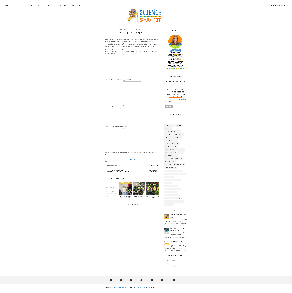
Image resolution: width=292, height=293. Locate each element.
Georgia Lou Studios (141, 287)
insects (179, 164)
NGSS (166, 128)
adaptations (177, 134)
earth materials (169, 146)
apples (176, 137)
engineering (168, 152)
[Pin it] (157, 165)
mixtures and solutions (171, 170)
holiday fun (168, 161)
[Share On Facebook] (153, 165)
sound (166, 198)
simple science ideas (170, 189)
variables (167, 201)
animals (167, 137)
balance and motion (170, 143)
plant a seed (140, 29)
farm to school (169, 155)
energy (178, 149)
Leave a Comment (112, 165)
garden (177, 158)
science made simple (170, 179)
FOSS (177, 125)
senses (166, 182)
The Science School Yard (115, 287)
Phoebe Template (125, 287)
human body (168, 164)
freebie (167, 158)
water (177, 201)
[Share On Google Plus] (155, 165)
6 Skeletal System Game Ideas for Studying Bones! (178, 216)
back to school (169, 140)
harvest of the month (127, 29)
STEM (166, 134)
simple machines (169, 186)
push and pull (169, 173)
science (167, 176)
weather (167, 204)
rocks (179, 173)
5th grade (167, 125)
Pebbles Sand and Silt (171, 131)
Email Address (169, 101)
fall (178, 152)
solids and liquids (170, 195)
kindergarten (169, 167)
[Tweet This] (151, 165)
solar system (168, 192)
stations (175, 198)
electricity (168, 149)
